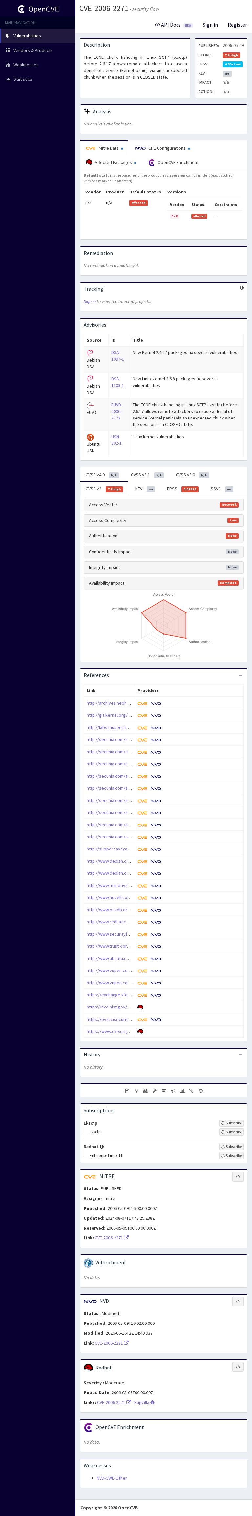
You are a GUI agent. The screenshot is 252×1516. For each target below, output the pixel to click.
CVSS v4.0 (101, 475)
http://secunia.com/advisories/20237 (123, 764)
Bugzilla (142, 1402)
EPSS (181, 489)
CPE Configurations (167, 148)
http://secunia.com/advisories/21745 (123, 837)
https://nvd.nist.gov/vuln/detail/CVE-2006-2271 (132, 1007)
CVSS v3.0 (191, 475)
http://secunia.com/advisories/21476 (123, 824)
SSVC (221, 489)
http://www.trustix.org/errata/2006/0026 (126, 946)
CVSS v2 (103, 489)
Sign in (210, 24)
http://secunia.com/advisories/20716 (123, 800)
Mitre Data (109, 148)
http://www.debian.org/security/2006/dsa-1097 (133, 861)
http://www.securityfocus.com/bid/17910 (127, 934)
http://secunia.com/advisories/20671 (123, 788)
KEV (144, 489)
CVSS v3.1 (146, 475)
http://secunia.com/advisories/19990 (123, 739)
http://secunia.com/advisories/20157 (123, 752)
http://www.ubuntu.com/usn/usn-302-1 (124, 958)
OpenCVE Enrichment (178, 162)
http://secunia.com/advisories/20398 (123, 776)
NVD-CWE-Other (112, 1478)
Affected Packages (113, 162)
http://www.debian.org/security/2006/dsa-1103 (133, 873)
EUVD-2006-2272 (116, 411)
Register (237, 24)
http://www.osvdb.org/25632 (115, 910)
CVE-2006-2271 (104, 8)
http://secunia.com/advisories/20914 (123, 812)
